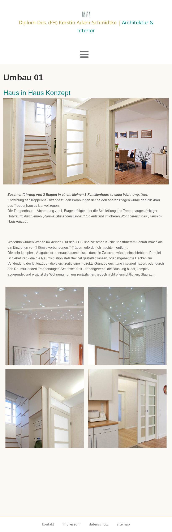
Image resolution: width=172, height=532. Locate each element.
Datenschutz (99, 524)
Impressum (72, 524)
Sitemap (123, 524)
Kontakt (48, 524)
